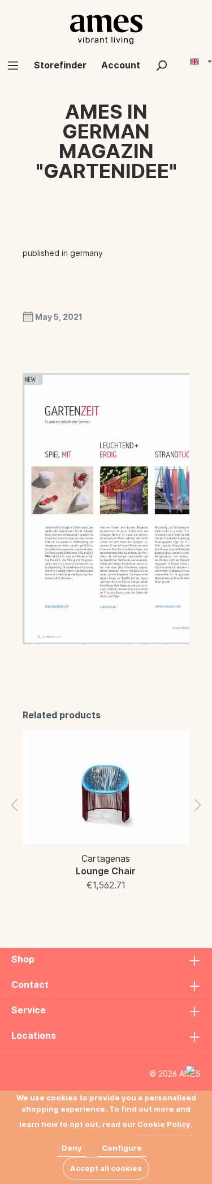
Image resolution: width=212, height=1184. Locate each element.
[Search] (161, 65)
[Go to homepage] (106, 29)
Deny (72, 1147)
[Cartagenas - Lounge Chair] (106, 787)
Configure (122, 1147)
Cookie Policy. (165, 1124)
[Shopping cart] (182, 60)
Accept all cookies (106, 1168)
